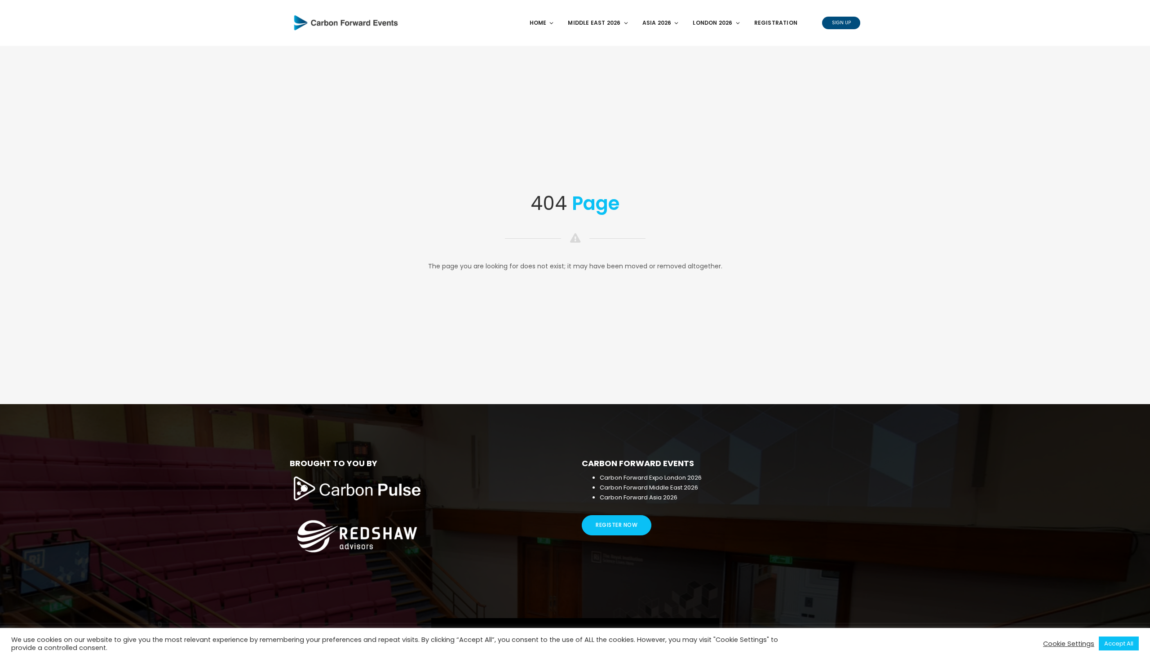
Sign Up (841, 23)
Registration (775, 23)
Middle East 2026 (594, 23)
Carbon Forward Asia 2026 (638, 497)
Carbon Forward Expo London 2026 (651, 477)
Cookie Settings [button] (1068, 644)
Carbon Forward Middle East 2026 (649, 487)
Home (538, 23)
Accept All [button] (1118, 643)
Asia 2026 (657, 23)
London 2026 (712, 23)
